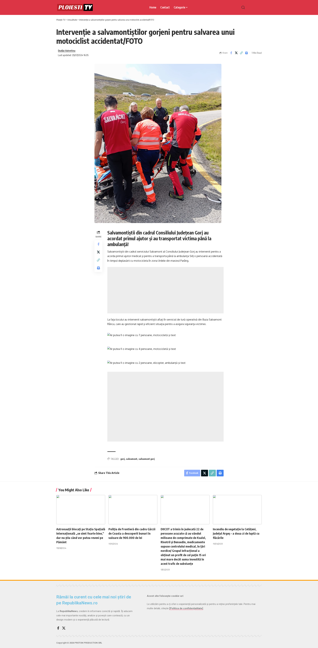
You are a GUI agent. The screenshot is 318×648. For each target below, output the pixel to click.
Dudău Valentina (66, 50)
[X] (63, 628)
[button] (250, 7)
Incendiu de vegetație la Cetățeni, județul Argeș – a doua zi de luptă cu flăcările (236, 533)
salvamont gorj (147, 458)
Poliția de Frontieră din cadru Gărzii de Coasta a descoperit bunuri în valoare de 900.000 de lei (131, 533)
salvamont (131, 458)
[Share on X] (236, 53)
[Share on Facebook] (231, 53)
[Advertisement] (165, 290)
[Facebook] (58, 628)
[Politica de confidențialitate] (186, 608)
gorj (122, 458)
